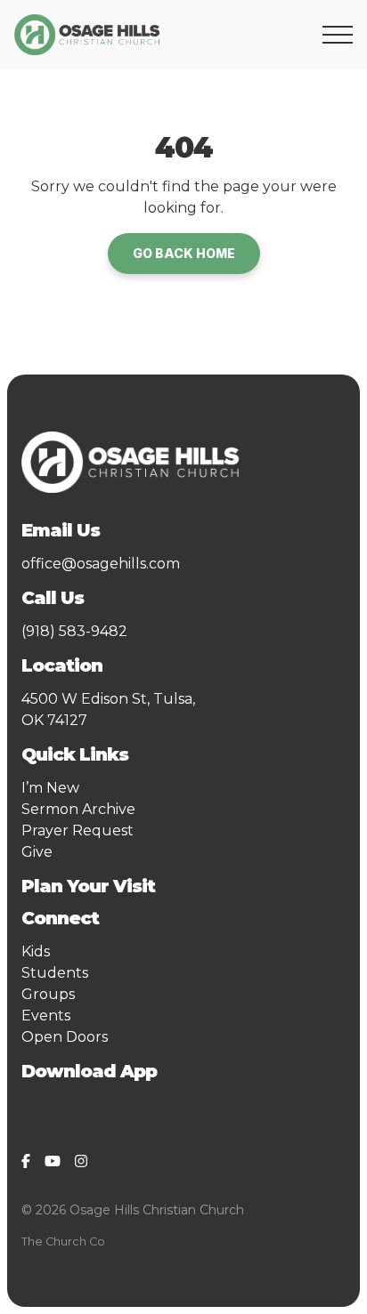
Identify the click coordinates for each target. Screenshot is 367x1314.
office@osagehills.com (100, 563)
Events (45, 1015)
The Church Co (63, 1241)
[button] (337, 35)
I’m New (50, 787)
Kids (35, 951)
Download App (89, 1071)
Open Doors (64, 1036)
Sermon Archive (78, 809)
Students (54, 972)
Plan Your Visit (88, 886)
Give (37, 851)
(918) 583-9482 (74, 631)
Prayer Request (77, 830)
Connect (64, 918)
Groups (48, 994)
